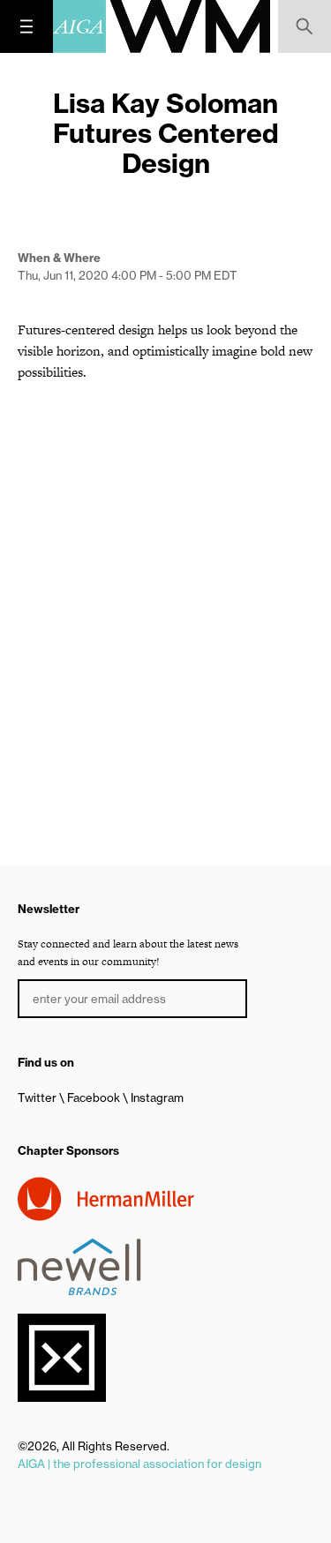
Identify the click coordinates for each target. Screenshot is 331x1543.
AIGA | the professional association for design (139, 1464)
